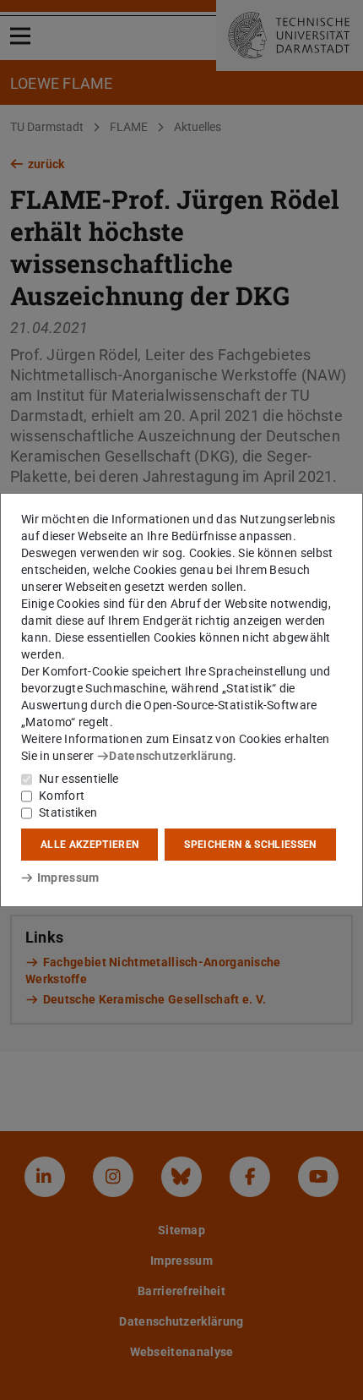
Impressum (68, 877)
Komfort (61, 795)
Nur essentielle (79, 778)
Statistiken (68, 812)
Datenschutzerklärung (171, 756)
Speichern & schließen (250, 844)
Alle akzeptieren (89, 844)
